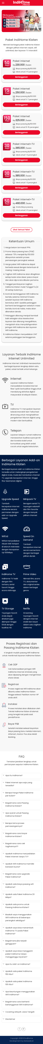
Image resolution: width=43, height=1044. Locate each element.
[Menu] (3, 3)
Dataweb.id (28, 1041)
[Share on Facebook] (19, 1029)
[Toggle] (3, 775)
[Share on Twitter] (23, 1029)
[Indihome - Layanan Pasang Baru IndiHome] (21, 3)
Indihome (29, 1038)
